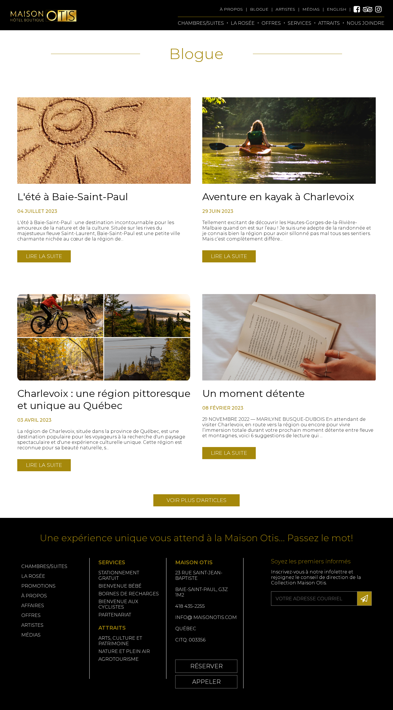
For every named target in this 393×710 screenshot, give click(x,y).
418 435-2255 (190, 606)
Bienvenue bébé (120, 586)
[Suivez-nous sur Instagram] (379, 9)
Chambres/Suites (201, 23)
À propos (231, 9)
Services (299, 23)
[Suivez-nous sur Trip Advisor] (369, 9)
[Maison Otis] (43, 27)
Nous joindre (365, 23)
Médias (311, 9)
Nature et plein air (124, 651)
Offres (31, 615)
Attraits (329, 23)
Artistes (285, 9)
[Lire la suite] (104, 140)
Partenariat (114, 615)
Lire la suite (44, 256)
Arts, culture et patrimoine (120, 640)
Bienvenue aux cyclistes (118, 604)
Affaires (32, 605)
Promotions (38, 586)
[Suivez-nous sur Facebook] (358, 9)
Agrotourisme (118, 659)
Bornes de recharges (129, 594)
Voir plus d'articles (196, 500)
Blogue (259, 9)
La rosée (243, 23)
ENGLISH (336, 9)
